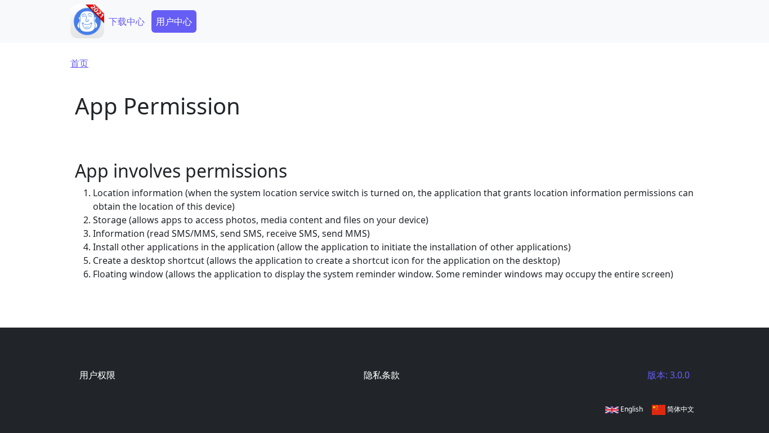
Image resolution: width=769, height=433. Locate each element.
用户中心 (174, 21)
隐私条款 (382, 375)
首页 (79, 63)
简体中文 (679, 409)
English (631, 409)
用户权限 (97, 375)
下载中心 (127, 21)
